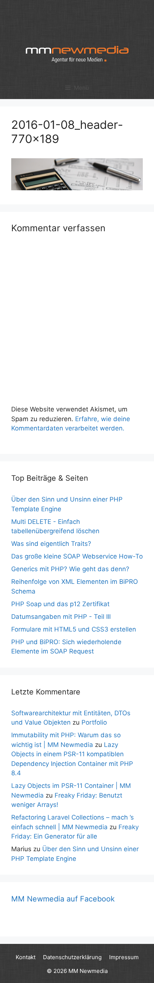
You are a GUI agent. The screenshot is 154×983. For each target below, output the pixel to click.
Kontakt (26, 957)
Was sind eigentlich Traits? (51, 543)
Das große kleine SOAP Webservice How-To (77, 556)
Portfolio (94, 722)
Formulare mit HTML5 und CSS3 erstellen (73, 629)
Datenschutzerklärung (72, 957)
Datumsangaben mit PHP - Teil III (61, 616)
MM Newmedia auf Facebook (63, 898)
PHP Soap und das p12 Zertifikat (60, 604)
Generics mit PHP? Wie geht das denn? (70, 569)
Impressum (124, 957)
